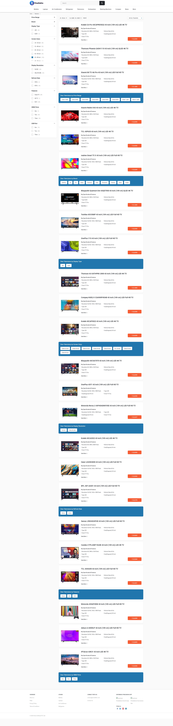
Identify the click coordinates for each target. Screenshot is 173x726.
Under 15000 (65, 99)
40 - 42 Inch (39, 50)
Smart (63, 596)
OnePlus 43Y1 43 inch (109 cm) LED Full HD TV (100, 384)
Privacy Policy (33, 703)
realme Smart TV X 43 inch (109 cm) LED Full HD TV (101, 155)
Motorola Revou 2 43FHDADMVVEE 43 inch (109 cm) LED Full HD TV (108, 405)
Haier (97, 182)
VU (70, 182)
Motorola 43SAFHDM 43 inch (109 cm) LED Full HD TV (102, 604)
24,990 (134, 146)
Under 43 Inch (96, 348)
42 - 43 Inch (39, 54)
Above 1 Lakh (135, 99)
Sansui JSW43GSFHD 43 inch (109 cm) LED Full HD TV (103, 521)
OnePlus (64, 182)
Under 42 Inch (86, 348)
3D (69, 596)
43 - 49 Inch (39, 57)
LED (63, 265)
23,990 (134, 476)
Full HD (63, 430)
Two (68, 679)
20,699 (134, 169)
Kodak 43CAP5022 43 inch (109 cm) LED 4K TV (100, 321)
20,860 (134, 535)
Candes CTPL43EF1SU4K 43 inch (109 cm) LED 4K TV (102, 545)
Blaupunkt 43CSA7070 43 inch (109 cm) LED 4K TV (101, 360)
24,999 (134, 39)
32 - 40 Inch (39, 46)
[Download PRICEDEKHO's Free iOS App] (122, 699)
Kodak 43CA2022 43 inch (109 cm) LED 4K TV (99, 438)
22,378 (134, 500)
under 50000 (105, 99)
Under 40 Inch (75, 348)
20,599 (134, 312)
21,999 (134, 205)
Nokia (82, 182)
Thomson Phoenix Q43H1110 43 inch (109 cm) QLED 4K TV (104, 48)
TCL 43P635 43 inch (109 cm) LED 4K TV (97, 131)
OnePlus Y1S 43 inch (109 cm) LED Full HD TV (99, 238)
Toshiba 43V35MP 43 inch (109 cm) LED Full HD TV (101, 214)
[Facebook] (117, 709)
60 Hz (69, 513)
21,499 (134, 86)
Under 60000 (115, 99)
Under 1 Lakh (125, 99)
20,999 (134, 63)
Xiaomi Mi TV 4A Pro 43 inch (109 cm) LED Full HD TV (102, 72)
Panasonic (104, 182)
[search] (102, 3)
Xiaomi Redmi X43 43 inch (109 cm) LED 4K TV (99, 107)
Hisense (113, 182)
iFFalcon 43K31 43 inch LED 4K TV (94, 651)
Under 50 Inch (107, 348)
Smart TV (38, 94)
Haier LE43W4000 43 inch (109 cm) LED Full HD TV (101, 462)
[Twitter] (120, 709)
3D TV (37, 98)
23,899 (134, 642)
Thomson (89, 182)
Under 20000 (75, 99)
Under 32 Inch (65, 348)
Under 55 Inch (127, 348)
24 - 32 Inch (39, 43)
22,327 (134, 417)
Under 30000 (85, 99)
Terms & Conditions (34, 706)
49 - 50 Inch (39, 61)
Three (74, 679)
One (63, 679)
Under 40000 (95, 99)
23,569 (134, 559)
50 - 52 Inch (117, 348)
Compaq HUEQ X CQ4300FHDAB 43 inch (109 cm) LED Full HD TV (107, 297)
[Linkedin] (126, 709)
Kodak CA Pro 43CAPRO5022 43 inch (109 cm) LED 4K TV (104, 24)
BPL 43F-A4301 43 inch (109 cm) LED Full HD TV (100, 486)
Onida (120, 182)
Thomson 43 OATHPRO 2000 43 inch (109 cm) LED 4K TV (104, 273)
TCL (76, 182)
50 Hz (63, 513)
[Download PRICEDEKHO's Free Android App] (137, 701)
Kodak (127, 182)
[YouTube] (123, 709)
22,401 (134, 583)
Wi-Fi (75, 596)
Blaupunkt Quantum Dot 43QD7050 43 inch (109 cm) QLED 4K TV (107, 190)
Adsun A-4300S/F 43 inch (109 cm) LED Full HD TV (101, 628)
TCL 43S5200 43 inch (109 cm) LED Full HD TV (99, 569)
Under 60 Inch (65, 352)
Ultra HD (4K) (72, 430)
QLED (68, 265)
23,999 (134, 666)
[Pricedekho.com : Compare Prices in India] (38, 3)
